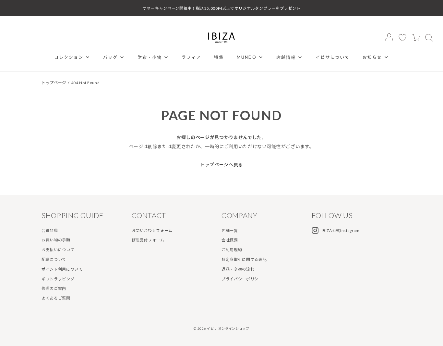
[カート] (416, 37)
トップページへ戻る (221, 164)
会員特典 (50, 230)
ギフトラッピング (58, 278)
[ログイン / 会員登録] (389, 37)
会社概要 (230, 239)
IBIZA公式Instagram (341, 230)
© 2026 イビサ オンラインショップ (221, 328)
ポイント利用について (62, 269)
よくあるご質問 (56, 298)
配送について (54, 259)
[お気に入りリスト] (402, 37)
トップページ (54, 82)
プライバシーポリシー (242, 278)
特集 (219, 57)
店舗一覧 (230, 230)
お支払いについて (58, 249)
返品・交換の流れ (238, 269)
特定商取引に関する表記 (244, 259)
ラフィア (191, 57)
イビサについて (333, 57)
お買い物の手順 (56, 239)
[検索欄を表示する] (429, 37)
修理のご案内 (54, 288)
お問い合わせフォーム (152, 230)
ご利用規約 (232, 249)
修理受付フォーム (148, 239)
